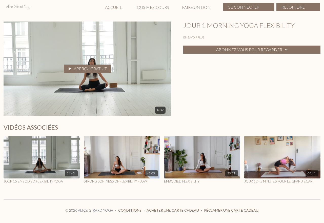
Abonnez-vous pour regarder (249, 49)
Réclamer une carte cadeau (231, 210)
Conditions (129, 210)
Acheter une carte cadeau (173, 210)
